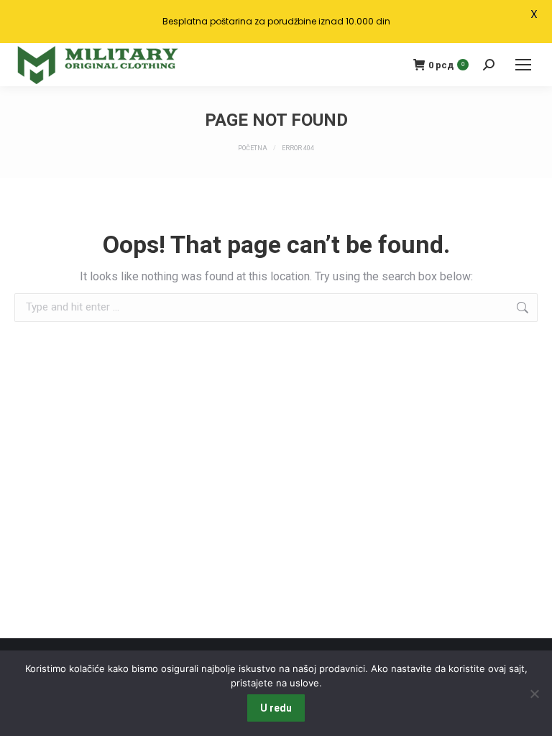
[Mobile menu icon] (523, 64)
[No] (534, 693)
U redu (276, 708)
